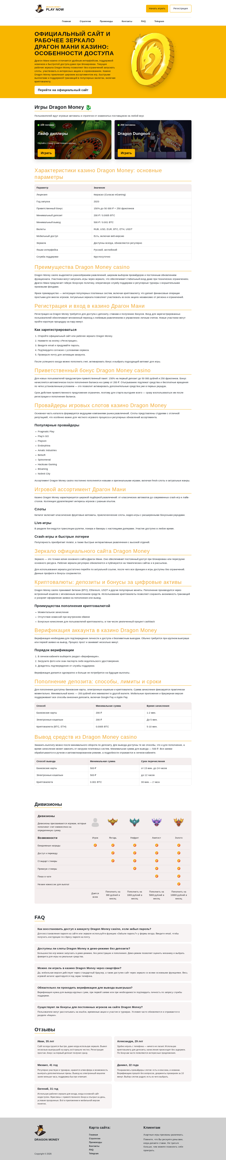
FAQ (143, 21)
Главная (66, 21)
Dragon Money (47, 1139)
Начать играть (157, 8)
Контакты (127, 21)
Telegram (159, 21)
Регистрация (180, 8)
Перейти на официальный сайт (63, 90)
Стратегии (85, 21)
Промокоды (106, 21)
